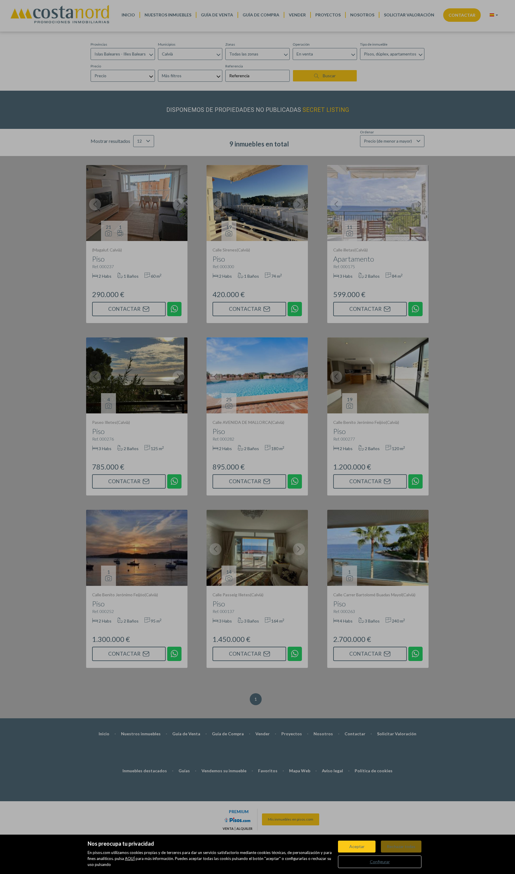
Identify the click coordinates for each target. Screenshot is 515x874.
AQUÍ (130, 858)
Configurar (380, 861)
